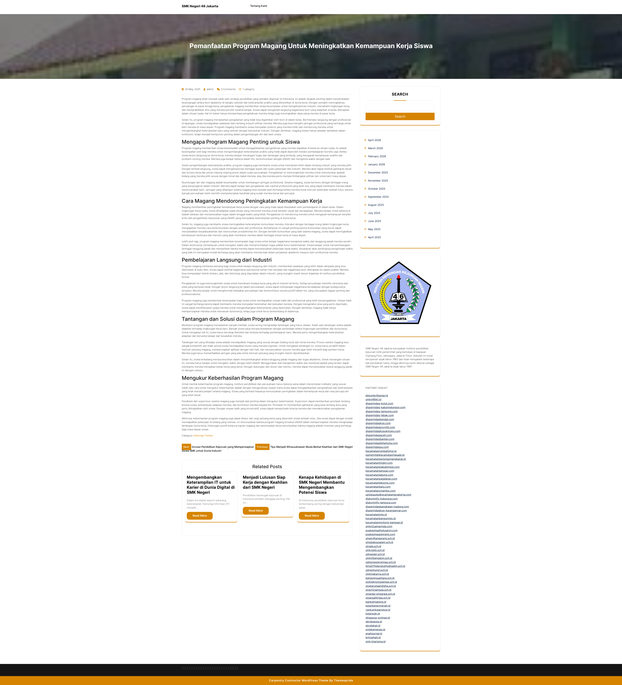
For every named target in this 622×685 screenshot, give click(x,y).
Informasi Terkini (203, 435)
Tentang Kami (258, 5)
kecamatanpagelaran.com (381, 478)
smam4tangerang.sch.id (380, 538)
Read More (200, 515)
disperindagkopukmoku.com (383, 431)
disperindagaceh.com (379, 435)
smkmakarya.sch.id (377, 574)
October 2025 (376, 188)
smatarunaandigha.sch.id (381, 586)
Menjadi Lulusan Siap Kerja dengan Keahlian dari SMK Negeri (265, 482)
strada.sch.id (373, 546)
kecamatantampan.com (380, 470)
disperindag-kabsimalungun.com (385, 407)
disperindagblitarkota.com (382, 443)
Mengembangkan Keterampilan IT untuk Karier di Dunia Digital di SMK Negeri (211, 485)
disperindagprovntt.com (380, 427)
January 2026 (376, 164)
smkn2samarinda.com (379, 526)
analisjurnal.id (374, 633)
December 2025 (378, 172)
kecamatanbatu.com (378, 486)
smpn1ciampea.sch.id (378, 589)
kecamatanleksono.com (380, 482)
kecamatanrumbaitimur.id (381, 451)
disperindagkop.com (378, 423)
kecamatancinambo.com (381, 490)
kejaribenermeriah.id (378, 605)
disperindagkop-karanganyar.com (386, 510)
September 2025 (378, 196)
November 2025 (378, 180)
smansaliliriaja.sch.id (378, 597)
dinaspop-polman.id (378, 617)
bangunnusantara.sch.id (380, 578)
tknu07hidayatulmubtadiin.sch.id (385, 566)
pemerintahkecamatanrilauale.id (385, 455)
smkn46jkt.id (373, 399)
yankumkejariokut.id (378, 609)
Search (400, 94)
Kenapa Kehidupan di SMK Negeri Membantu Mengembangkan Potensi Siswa (322, 485)
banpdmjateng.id (376, 601)
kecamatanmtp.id (376, 514)
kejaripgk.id (373, 613)
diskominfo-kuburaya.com (382, 498)
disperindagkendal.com (380, 419)
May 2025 (374, 229)
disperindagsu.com (377, 447)
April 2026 (374, 140)
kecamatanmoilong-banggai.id (384, 522)
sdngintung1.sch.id (377, 570)
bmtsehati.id (373, 637)
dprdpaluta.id (374, 621)
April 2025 (374, 237)
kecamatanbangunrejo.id (381, 518)
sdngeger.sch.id (375, 554)
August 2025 (376, 204)
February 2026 (377, 156)
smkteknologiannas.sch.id (381, 581)
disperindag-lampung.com (382, 411)
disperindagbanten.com (380, 439)
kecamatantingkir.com (379, 462)
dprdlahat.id (373, 625)
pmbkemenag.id (375, 629)
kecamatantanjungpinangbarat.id (386, 459)
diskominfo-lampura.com (381, 502)
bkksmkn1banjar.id (377, 395)
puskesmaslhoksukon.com (382, 530)
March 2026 (375, 148)
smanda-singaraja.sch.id (380, 593)
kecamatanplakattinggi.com (383, 466)
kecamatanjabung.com (379, 474)
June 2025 (374, 221)
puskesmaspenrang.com (380, 534)
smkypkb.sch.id (375, 550)
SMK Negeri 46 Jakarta (200, 6)
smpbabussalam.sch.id (379, 542)
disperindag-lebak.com (380, 415)
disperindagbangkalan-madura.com (387, 506)
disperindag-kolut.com (379, 403)
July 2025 (374, 213)
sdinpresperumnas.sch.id (381, 562)
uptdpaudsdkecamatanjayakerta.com (388, 494)
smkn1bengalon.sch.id (379, 558)
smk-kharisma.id (376, 641)
